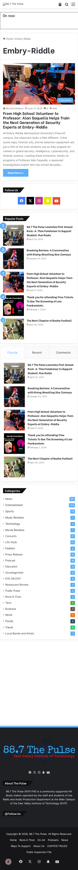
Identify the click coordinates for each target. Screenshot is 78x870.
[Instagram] (39, 772)
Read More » (16, 172)
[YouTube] (48, 772)
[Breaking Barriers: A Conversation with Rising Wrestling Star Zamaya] (13, 258)
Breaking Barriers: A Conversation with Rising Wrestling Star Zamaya (49, 252)
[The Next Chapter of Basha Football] (13, 329)
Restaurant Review (16, 584)
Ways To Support (21, 846)
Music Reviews (14, 517)
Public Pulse (12, 590)
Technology (12, 523)
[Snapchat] (43, 772)
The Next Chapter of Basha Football (49, 320)
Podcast (10, 560)
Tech (8, 602)
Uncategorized (14, 572)
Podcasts (53, 839)
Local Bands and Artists (19, 633)
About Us (38, 846)
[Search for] (67, 5)
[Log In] (60, 5)
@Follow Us (12, 813)
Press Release (14, 554)
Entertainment (14, 505)
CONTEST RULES (57, 846)
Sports (9, 511)
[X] (34, 772)
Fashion (10, 548)
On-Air (41, 839)
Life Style (11, 542)
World (8, 614)
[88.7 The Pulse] (13, 4)
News (8, 498)
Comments (63, 352)
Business (10, 608)
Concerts (10, 536)
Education (11, 566)
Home (9, 38)
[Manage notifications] (8, 862)
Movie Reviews (14, 530)
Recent (37, 352)
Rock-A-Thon (13, 596)
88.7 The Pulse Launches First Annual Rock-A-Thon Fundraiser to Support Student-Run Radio (50, 231)
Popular (12, 352)
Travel (9, 627)
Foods (9, 621)
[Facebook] (30, 772)
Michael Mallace (14, 108)
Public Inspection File (39, 852)
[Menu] (73, 5)
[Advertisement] (39, 681)
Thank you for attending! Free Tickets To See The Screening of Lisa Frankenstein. (50, 301)
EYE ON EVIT (13, 578)
